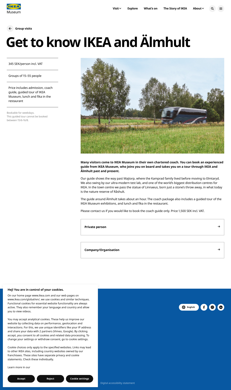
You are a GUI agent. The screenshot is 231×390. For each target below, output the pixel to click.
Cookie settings (79, 378)
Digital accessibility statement (117, 383)
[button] (212, 8)
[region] (50, 336)
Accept (21, 378)
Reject (50, 378)
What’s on (150, 8)
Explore (133, 8)
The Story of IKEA (175, 8)
